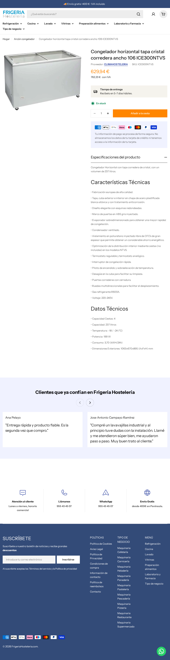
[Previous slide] (80, 403)
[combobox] (85, 14)
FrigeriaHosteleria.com (25, 646)
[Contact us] (161, 651)
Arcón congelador (24, 39)
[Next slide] (90, 403)
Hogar (6, 39)
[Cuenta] (153, 14)
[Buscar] (138, 14)
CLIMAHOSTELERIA (116, 64)
